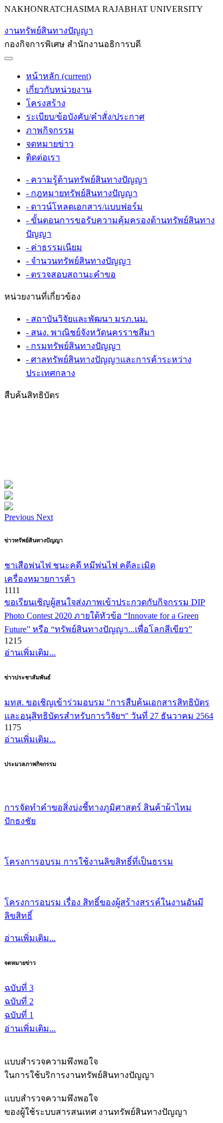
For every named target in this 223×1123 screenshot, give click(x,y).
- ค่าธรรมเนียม (54, 247)
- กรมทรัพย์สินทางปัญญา (73, 345)
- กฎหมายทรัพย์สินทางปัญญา (81, 193)
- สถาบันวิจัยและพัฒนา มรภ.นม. (87, 318)
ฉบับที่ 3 (19, 987)
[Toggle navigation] (8, 58)
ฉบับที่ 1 (19, 1015)
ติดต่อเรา (43, 157)
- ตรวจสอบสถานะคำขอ (71, 274)
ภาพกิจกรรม (50, 130)
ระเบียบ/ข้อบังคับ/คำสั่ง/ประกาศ (85, 116)
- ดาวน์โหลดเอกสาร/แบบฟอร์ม (84, 206)
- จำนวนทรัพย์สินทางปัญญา (78, 260)
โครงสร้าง (45, 103)
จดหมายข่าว (50, 143)
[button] (20, 517)
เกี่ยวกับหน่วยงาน (58, 89)
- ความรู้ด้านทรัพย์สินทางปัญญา (86, 179)
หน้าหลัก (58, 76)
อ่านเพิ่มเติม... (30, 652)
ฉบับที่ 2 (19, 1001)
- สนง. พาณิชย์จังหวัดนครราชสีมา (90, 332)
